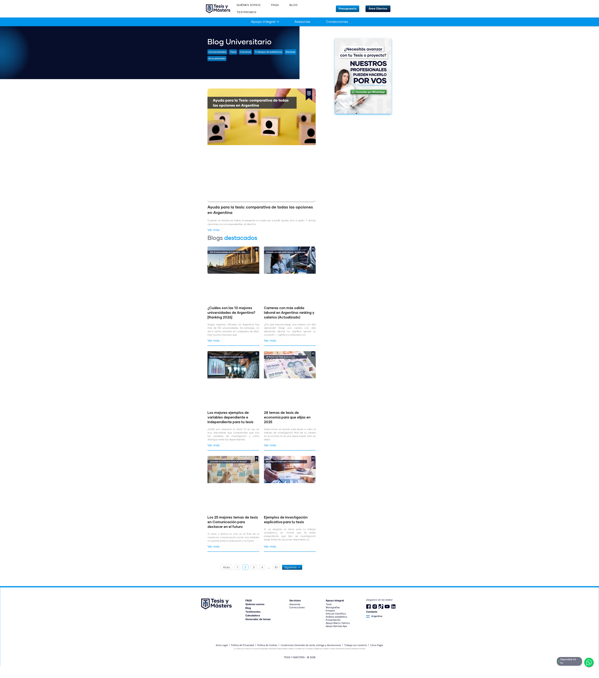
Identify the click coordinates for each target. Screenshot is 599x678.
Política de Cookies (267, 645)
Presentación (333, 619)
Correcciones (337, 22)
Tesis (233, 52)
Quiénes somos (254, 604)
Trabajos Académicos (268, 52)
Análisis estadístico (336, 616)
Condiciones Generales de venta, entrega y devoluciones (311, 645)
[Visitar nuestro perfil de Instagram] (374, 606)
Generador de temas (258, 619)
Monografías (333, 607)
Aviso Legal (222, 645)
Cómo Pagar (376, 645)
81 (277, 567)
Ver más (213, 230)
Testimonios (253, 611)
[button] (347, 8)
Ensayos (330, 610)
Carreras (245, 52)
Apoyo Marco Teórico (338, 623)
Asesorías (302, 22)
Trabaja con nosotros (355, 645)
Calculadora (252, 615)
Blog (248, 607)
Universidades (217, 52)
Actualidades (216, 58)
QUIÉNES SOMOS (248, 5)
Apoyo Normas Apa (336, 626)
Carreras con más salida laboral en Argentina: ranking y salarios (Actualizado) (289, 312)
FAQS (275, 5)
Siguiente (290, 567)
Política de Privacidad (242, 645)
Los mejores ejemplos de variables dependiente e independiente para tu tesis (230, 417)
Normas (290, 52)
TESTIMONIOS (246, 12)
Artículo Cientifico (336, 613)
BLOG (293, 5)
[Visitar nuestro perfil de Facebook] (368, 606)
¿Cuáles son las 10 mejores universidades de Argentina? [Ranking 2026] (231, 312)
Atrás (226, 567)
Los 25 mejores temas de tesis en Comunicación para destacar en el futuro (232, 522)
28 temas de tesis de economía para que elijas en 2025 (287, 417)
